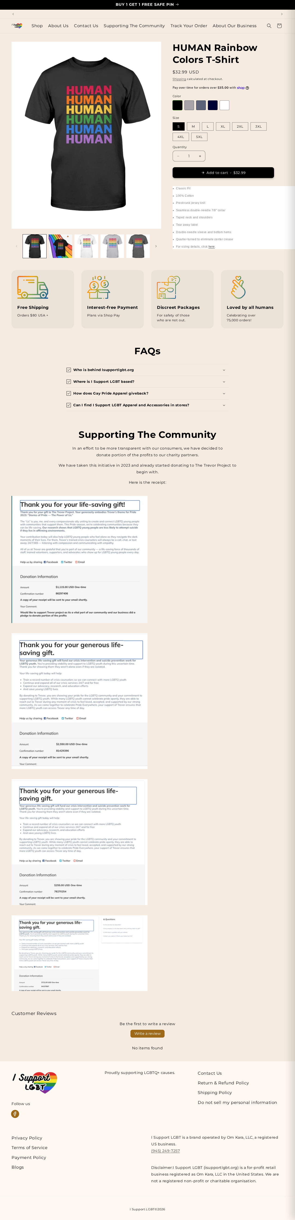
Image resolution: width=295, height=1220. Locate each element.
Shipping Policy (215, 1092)
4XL (180, 137)
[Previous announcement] (13, 14)
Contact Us (210, 1073)
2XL (240, 126)
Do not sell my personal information (237, 1102)
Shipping (179, 79)
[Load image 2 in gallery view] (60, 246)
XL (223, 126)
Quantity (180, 147)
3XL (258, 126)
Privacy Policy (27, 1138)
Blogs (18, 1167)
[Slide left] (17, 246)
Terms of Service (30, 1147)
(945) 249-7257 (165, 1151)
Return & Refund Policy (223, 1082)
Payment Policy (29, 1157)
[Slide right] (156, 246)
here (212, 246)
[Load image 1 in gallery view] (34, 246)
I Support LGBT (142, 1209)
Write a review (147, 1033)
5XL (199, 137)
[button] (269, 26)
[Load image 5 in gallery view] (138, 246)
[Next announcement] (282, 14)
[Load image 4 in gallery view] (112, 246)
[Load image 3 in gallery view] (86, 246)
